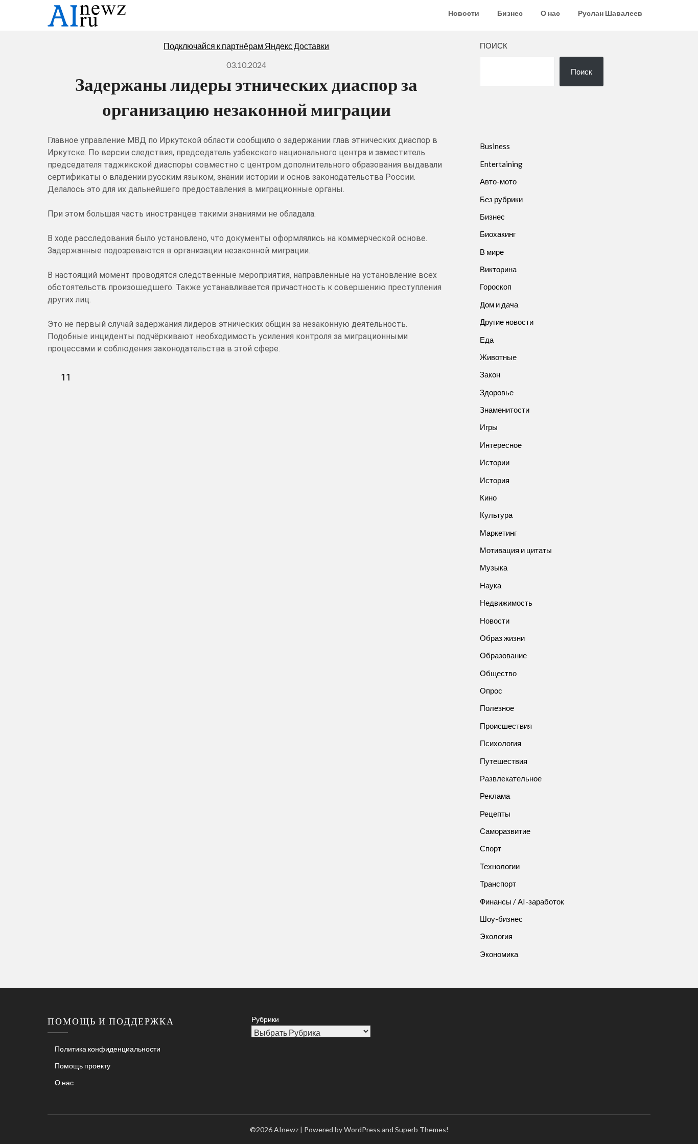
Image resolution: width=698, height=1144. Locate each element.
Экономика (499, 954)
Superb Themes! (422, 1129)
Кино (488, 497)
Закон (490, 374)
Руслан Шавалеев (610, 13)
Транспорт (498, 883)
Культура (496, 514)
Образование (503, 655)
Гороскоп (495, 286)
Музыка (493, 567)
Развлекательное (511, 778)
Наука (490, 585)
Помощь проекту (82, 1065)
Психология (500, 743)
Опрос (491, 690)
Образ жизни (502, 637)
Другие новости (506, 321)
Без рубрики (501, 199)
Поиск (493, 45)
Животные (498, 357)
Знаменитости (504, 409)
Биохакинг (498, 234)
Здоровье (497, 392)
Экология (496, 936)
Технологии (500, 866)
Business (495, 146)
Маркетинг (498, 532)
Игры (489, 427)
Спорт (490, 848)
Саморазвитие (505, 831)
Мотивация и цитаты (516, 550)
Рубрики (265, 1019)
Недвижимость (506, 602)
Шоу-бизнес (501, 918)
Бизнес (510, 13)
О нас (550, 13)
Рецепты (495, 813)
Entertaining (501, 164)
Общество (498, 673)
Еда (487, 339)
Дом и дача (499, 304)
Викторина (498, 269)
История (494, 480)
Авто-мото (498, 181)
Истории (494, 462)
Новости (463, 13)
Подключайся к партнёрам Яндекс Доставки (246, 46)
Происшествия (506, 725)
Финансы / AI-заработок (522, 901)
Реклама (495, 795)
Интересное (501, 444)
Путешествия (503, 761)
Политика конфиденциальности (107, 1048)
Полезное (497, 707)
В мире (492, 251)
